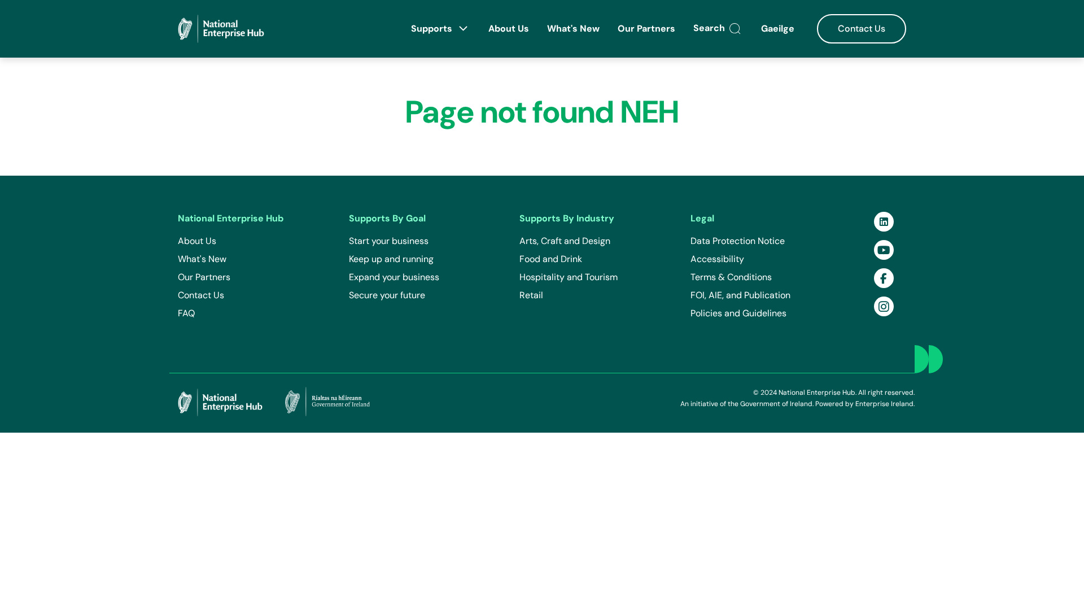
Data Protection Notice (737, 241)
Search (710, 28)
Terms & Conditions (731, 277)
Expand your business (394, 277)
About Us (508, 28)
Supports (432, 28)
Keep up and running (391, 259)
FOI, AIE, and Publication (740, 295)
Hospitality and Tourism (568, 277)
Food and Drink (550, 259)
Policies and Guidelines (738, 313)
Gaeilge (779, 28)
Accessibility (717, 259)
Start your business (389, 241)
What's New (573, 28)
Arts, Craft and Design (564, 241)
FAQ (186, 313)
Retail (531, 295)
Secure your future (387, 295)
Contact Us (861, 28)
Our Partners (646, 28)
